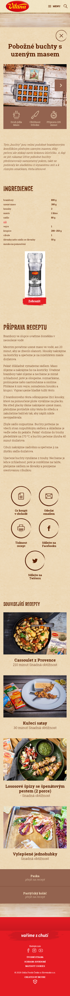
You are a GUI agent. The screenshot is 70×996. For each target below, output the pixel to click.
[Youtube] (41, 950)
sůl (5, 222)
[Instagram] (34, 951)
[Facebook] (28, 950)
